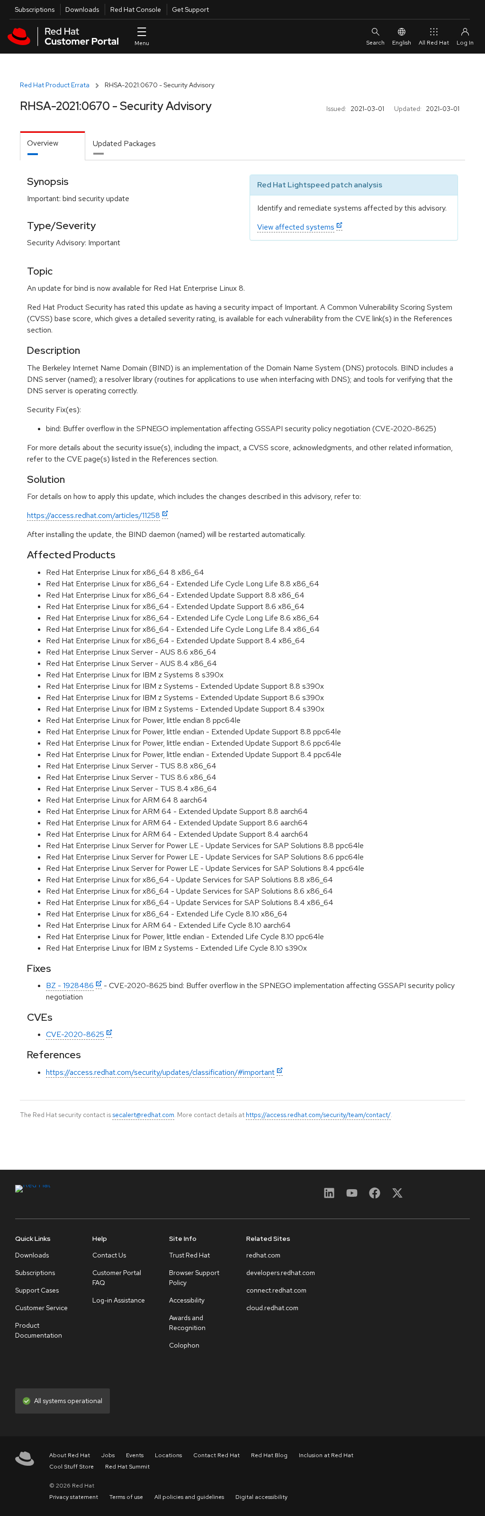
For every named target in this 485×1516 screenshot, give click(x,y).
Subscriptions (34, 9)
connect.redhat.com (276, 1290)
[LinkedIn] (329, 1196)
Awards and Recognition (187, 1322)
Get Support (190, 9)
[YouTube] (352, 1196)
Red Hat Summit (127, 1466)
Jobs (108, 1455)
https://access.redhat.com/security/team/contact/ (318, 1114)
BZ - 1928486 (70, 985)
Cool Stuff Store (71, 1466)
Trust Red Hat (189, 1255)
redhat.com (263, 1255)
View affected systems (295, 227)
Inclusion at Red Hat (326, 1455)
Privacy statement (73, 1497)
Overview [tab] (42, 143)
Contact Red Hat (216, 1455)
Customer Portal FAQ (116, 1277)
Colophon (184, 1345)
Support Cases (37, 1290)
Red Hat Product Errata (55, 85)
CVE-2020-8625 (75, 1034)
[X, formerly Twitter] (397, 1196)
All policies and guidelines (189, 1497)
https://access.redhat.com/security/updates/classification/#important (160, 1072)
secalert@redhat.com (143, 1114)
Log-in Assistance (118, 1300)
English (401, 42)
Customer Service (41, 1307)
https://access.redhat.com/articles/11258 (93, 515)
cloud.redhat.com (272, 1307)
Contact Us (109, 1255)
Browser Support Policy (194, 1277)
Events (135, 1455)
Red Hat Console (135, 9)
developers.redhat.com (280, 1272)
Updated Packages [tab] (124, 143)
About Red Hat (69, 1455)
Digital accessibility (261, 1497)
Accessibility (187, 1300)
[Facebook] (374, 1196)
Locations (168, 1455)
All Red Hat (434, 42)
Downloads (82, 9)
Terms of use (126, 1497)
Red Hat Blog (269, 1455)
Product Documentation (38, 1330)
